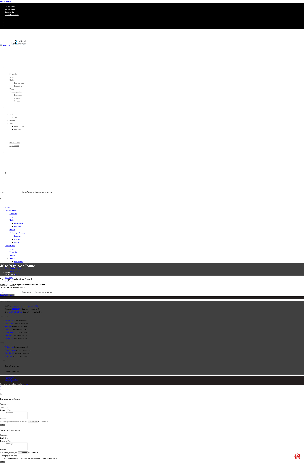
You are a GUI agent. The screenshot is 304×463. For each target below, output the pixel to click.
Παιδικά (12, 220)
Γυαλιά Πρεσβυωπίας (17, 233)
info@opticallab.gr (16, 312)
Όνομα (2, 404)
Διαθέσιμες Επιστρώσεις (8, 456)
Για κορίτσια (18, 223)
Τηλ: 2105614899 (12, 15)
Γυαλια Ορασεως (11, 210)
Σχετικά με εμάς (10, 332)
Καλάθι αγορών (10, 9)
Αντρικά (12, 217)
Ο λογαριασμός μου (11, 6)
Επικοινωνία (9, 12)
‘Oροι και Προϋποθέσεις (12, 380)
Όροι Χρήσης (9, 323)
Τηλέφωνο (3, 410)
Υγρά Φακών (9, 356)
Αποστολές (8, 326)
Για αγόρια (18, 226)
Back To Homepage (7, 295)
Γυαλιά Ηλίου (9, 347)
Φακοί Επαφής (15, 271)
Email (2, 407)
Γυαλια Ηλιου (10, 245)
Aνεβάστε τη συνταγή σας (9, 453)
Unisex (12, 229)
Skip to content (6, 1)
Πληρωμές (8, 329)
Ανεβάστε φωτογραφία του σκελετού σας (14, 422)
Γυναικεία (13, 213)
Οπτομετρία (9, 338)
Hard (4, 459)
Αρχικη (7, 207)
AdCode (25, 384)
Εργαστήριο (9, 335)
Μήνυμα (3, 419)
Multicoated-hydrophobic (30, 459)
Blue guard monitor (50, 459)
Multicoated (13, 459)
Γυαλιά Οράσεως (10, 350)
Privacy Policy (9, 381)
